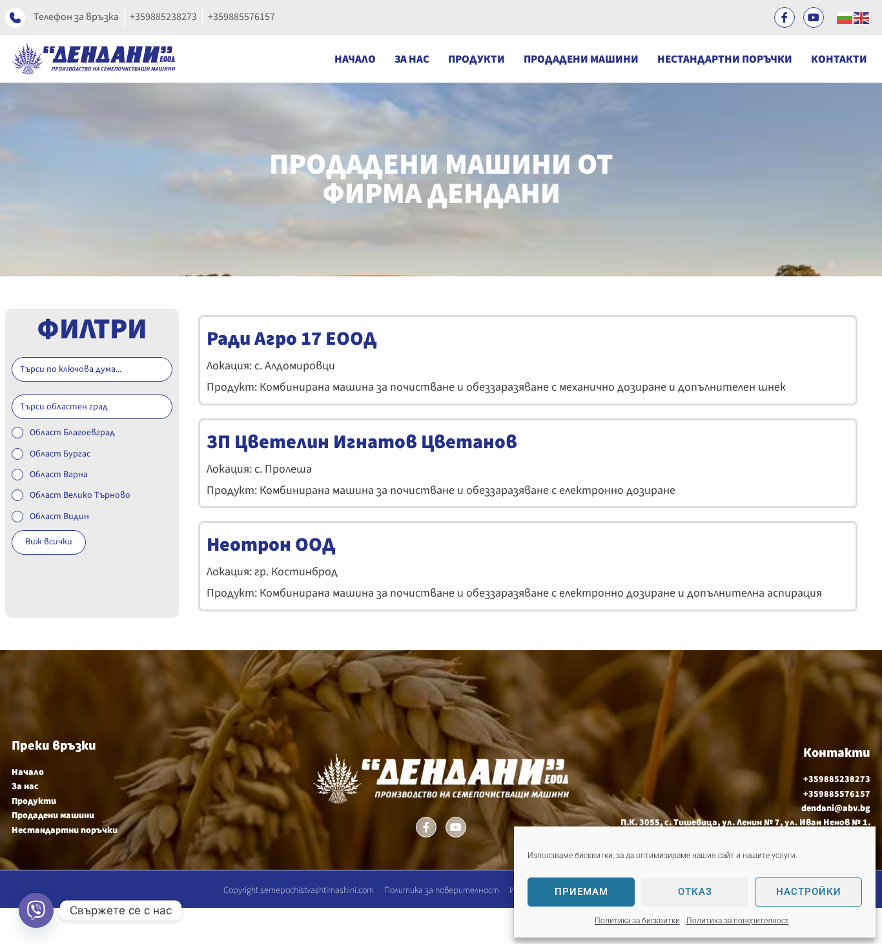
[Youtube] (813, 17)
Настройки (808, 892)
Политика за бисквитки (637, 920)
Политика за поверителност (737, 920)
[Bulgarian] (845, 17)
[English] (862, 17)
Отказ (695, 892)
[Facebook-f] (784, 17)
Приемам (581, 892)
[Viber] (36, 910)
